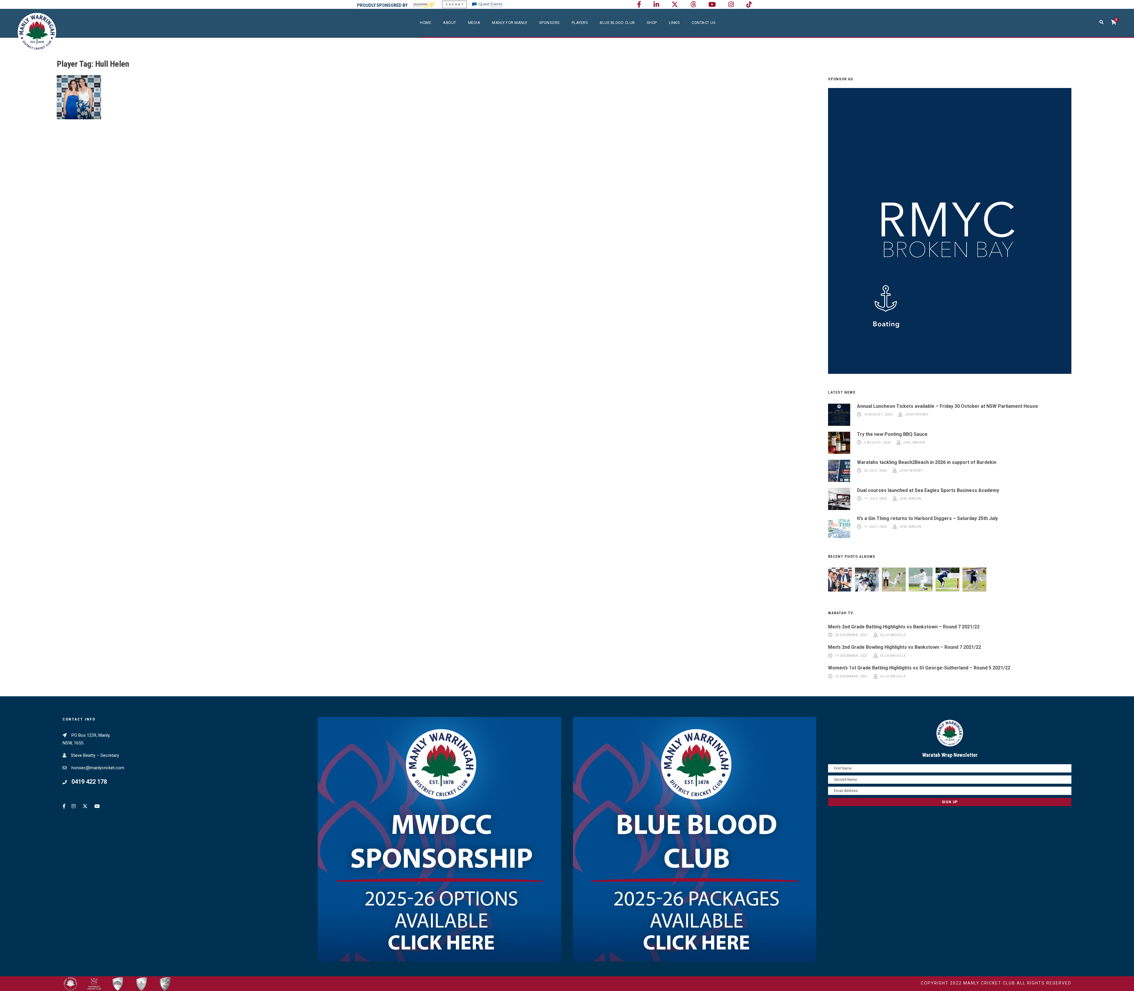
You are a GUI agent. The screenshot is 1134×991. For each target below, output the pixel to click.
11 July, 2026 (875, 499)
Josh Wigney (917, 415)
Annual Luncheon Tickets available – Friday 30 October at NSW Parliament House (947, 406)
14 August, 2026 (878, 415)
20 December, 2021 (851, 635)
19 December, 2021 (851, 656)
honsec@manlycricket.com (97, 767)
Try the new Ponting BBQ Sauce (892, 434)
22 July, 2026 (875, 471)
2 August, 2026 (877, 443)
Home (425, 22)
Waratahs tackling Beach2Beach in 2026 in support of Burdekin (926, 462)
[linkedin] (656, 4)
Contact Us (704, 22)
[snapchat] (749, 4)
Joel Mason (914, 443)
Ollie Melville (893, 635)
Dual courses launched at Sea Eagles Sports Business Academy (928, 490)
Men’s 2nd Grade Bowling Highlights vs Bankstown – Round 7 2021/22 (904, 647)
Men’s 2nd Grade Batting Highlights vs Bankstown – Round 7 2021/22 (904, 627)
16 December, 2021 (851, 676)
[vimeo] (693, 4)
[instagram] (731, 4)
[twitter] (675, 4)
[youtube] (712, 4)
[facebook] (639, 4)
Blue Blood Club (617, 22)
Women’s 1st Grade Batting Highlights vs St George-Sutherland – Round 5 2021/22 (919, 668)
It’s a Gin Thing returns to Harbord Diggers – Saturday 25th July (927, 518)
